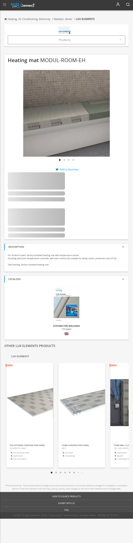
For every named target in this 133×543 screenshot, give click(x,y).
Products (65, 40)
